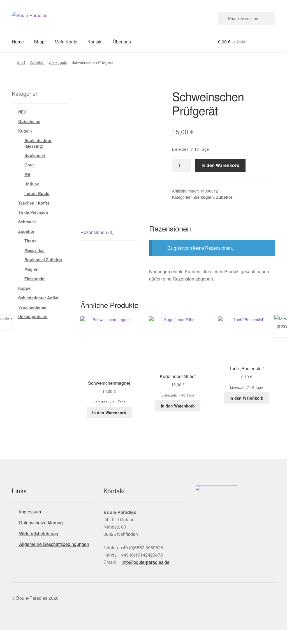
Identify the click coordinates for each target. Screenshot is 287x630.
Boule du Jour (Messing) (38, 143)
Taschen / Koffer (33, 203)
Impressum (30, 511)
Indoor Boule (36, 193)
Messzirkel (34, 250)
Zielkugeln (58, 62)
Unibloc (31, 184)
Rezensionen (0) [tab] (97, 232)
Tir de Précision (33, 212)
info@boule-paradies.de (146, 562)
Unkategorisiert (33, 316)
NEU (22, 112)
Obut (29, 165)
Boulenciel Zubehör (43, 259)
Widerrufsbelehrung (38, 533)
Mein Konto (66, 41)
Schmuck (27, 221)
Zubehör (37, 62)
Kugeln (25, 131)
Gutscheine (29, 121)
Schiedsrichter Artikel (38, 297)
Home (18, 41)
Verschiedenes (32, 307)
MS (27, 174)
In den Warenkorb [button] (109, 412)
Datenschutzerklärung (41, 522)
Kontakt (95, 41)
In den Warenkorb (220, 165)
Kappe (24, 288)
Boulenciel (34, 155)
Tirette (30, 241)
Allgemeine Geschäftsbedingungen (54, 544)
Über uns (122, 41)
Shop (39, 41)
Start (21, 62)
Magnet (31, 269)
